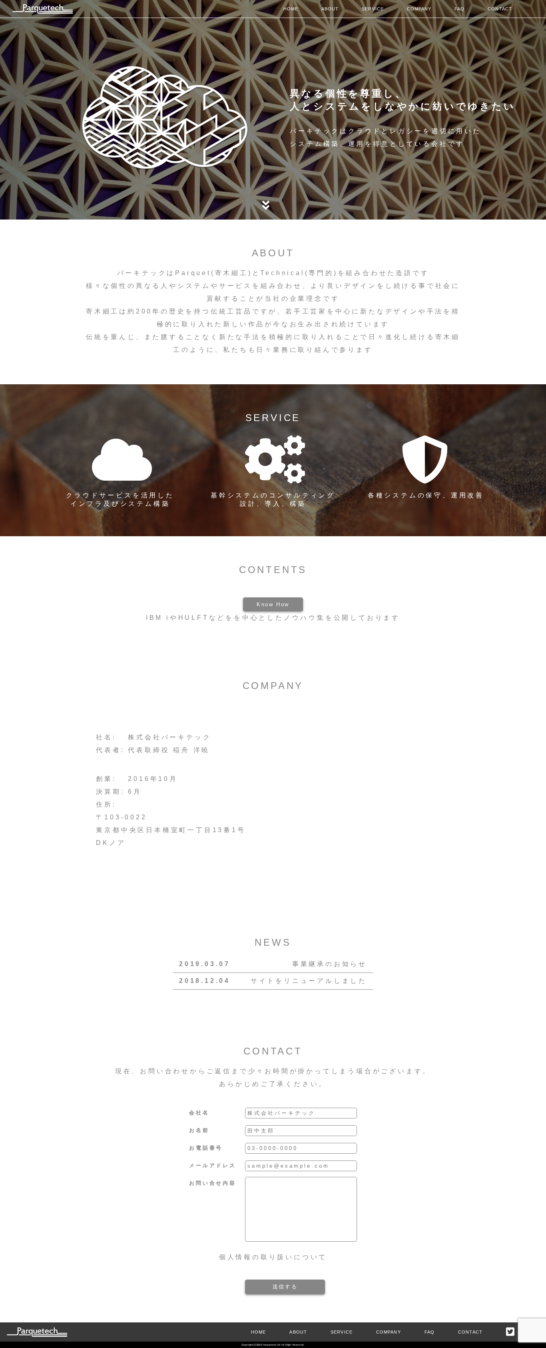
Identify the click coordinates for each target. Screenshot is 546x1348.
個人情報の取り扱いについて (273, 1257)
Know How (273, 604)
